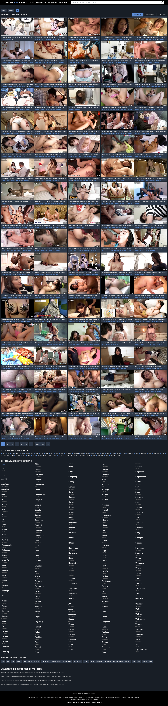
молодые (130, 453)
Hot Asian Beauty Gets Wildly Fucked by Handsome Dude (150, 201)
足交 (118, 453)
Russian (105, 642)
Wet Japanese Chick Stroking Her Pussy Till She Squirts (117, 154)
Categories (162, 14)
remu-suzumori (118, 661)
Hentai (4, 39)
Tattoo (138, 568)
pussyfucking (28, 661)
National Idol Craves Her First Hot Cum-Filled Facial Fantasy (17, 37)
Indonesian (72, 583)
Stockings (139, 527)
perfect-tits (77, 661)
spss (27, 453)
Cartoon (10, 109)
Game (70, 472)
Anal (103, 109)
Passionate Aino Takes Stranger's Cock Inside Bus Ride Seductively (150, 248)
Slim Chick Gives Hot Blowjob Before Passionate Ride (84, 248)
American (5, 489)
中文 (163, 453)
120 (48, 444)
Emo (36, 571)
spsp (150, 661)
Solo (28, 274)
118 (37, 444)
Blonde (4, 580)
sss (8, 453)
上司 (94, 455)
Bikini (3, 565)
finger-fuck (107, 661)
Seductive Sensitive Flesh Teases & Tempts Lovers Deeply (150, 319)
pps (12, 455)
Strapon (138, 543)
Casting (4, 636)
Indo (70, 573)
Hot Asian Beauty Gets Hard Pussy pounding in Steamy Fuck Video (150, 225)
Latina (51, 227)
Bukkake (5, 616)
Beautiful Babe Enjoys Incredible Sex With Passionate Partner (84, 60)
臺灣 (49, 455)
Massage (29, 133)
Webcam (139, 629)
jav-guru (127, 661)
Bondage (5, 591)
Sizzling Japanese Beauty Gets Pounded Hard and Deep (117, 248)
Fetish (79, 203)
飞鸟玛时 (143, 453)
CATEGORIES (63, 2)
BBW (44, 321)
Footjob (38, 647)
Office (104, 540)
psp (32, 453)
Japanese (82, 39)
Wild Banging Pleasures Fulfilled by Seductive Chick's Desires (150, 107)
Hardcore (95, 39)
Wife (20, 344)
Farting (38, 601)
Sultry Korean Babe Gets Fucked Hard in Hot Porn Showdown (84, 154)
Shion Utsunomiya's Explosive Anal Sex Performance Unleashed (84, 389)
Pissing (105, 606)
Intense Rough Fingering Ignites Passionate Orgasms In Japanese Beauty (117, 225)
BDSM (8, 321)
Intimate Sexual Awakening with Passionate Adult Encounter (150, 131)
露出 (103, 453)
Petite (129, 250)
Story (137, 533)
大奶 (13, 661)
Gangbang (72, 62)
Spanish (138, 507)
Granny (71, 507)
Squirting (129, 274)
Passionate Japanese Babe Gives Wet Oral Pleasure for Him (17, 84)
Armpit (4, 504)
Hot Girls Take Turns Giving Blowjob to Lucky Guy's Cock (17, 107)
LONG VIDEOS (52, 2)
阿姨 (24, 455)
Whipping (139, 634)
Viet (137, 609)
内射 (34, 455)
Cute (24, 156)
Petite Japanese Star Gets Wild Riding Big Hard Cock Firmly (117, 37)
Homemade (61, 62)
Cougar (38, 505)
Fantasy (38, 596)
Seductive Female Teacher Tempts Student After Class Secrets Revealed (117, 272)
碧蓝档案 (101, 455)
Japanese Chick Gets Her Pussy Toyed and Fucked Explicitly (117, 201)
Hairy (53, 156)
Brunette (58, 39)
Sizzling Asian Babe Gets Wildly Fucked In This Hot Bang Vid (117, 107)
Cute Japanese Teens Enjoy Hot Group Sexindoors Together (17, 154)
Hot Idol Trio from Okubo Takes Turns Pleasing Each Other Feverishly (150, 295)
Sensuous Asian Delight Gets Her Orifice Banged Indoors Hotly (84, 366)
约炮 (75, 455)
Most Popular (138, 14)
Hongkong (72, 553)
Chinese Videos (15, 2)
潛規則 (18, 455)
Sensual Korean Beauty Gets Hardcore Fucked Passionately (150, 60)
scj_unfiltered (141, 649)
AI (2, 474)
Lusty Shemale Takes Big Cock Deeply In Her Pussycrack (17, 343)
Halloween (72, 522)
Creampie (161, 39)
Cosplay (30, 62)
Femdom (38, 606)
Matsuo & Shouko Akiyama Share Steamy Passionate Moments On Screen (50, 225)
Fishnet (38, 627)
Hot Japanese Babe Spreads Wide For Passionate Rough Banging (50, 154)
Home (4, 10)
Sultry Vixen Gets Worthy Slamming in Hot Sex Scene (50, 107)
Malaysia (105, 484)
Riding (104, 637)
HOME (32, 2)
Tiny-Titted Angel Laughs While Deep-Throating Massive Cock (150, 37)
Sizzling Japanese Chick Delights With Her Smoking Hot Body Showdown (50, 37)
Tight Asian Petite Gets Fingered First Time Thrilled (117, 178)
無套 (55, 455)
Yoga (137, 644)
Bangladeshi (6, 545)
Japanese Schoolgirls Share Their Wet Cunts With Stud (50, 178)
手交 (113, 453)
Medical (105, 500)
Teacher (9, 39)
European (20, 391)
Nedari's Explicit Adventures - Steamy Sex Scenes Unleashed (50, 272)
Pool (104, 612)
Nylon (104, 535)
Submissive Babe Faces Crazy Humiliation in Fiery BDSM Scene (50, 131)
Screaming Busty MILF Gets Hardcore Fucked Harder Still (50, 343)
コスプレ (69, 455)
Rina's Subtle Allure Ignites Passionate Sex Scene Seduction (117, 60)
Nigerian (105, 520)
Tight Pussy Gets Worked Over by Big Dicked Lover (150, 178)
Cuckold (38, 525)
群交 (87, 453)
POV (96, 203)
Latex (70, 644)
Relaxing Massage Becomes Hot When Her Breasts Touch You (50, 389)
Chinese (146, 250)
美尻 (92, 453)
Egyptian (38, 566)
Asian (43, 39)
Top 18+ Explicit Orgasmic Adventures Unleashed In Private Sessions (17, 413)
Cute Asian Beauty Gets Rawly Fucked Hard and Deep (17, 319)
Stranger (139, 538)
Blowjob (48, 39)
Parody (105, 586)
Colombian (39, 484)
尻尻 (44, 455)
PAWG (104, 561)
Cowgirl (125, 39)
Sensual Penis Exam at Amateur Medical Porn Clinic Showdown (117, 295)
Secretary (106, 647)
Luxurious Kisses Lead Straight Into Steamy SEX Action (84, 225)
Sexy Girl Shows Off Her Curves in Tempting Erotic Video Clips (17, 295)
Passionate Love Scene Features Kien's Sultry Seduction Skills (150, 389)
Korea (25, 86)
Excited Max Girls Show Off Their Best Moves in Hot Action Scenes (117, 413)
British (42, 227)
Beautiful (143, 344)
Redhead (105, 632)
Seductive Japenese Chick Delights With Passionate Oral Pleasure (84, 201)
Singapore (139, 472)
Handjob (22, 133)
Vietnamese (140, 619)
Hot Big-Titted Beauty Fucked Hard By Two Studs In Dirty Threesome (117, 343)
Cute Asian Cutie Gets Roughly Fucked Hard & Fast (150, 366)
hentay (19, 661)
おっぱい (61, 455)
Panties (105, 576)
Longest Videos (150, 14)
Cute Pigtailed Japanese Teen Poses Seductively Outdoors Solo (50, 60)
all (17, 10)
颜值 (107, 455)
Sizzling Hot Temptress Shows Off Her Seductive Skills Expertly (84, 107)
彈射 (47, 453)
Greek (71, 512)
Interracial (91, 203)
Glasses (71, 497)
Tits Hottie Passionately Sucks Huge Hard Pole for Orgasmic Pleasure (17, 248)
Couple (124, 156)
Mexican (105, 505)
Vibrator (139, 604)
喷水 (150, 453)
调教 (62, 453)
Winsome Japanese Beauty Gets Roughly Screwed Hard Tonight (50, 248)
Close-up (160, 109)
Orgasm (156, 415)
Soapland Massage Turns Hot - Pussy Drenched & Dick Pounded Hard (84, 178)
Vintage (138, 624)
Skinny (138, 482)
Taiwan (153, 321)
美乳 (108, 453)
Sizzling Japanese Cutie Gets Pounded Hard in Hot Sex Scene (150, 413)
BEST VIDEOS (41, 2)
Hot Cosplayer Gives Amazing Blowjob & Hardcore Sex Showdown (117, 319)
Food (37, 642)
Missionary (49, 415)
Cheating (118, 62)
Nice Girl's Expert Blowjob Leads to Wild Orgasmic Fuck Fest (50, 319)
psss (17, 453)
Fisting (37, 632)
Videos (11, 10)
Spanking (95, 274)
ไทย (57, 453)
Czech (37, 545)
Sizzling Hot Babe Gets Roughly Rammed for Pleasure (150, 343)
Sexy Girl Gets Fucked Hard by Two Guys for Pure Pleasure (50, 84)
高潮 (123, 453)
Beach (4, 555)
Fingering (88, 39)
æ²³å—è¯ (36, 661)
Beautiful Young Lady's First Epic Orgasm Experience (50, 413)
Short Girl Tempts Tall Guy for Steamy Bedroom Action (150, 437)
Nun (103, 530)
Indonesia (20, 86)
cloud (92, 661)
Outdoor (105, 556)
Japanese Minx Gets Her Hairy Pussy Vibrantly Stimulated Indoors (150, 154)
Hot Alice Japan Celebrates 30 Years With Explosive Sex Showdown (84, 343)
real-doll (99, 661)
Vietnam (138, 614)
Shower (138, 466)
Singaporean (140, 477)
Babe (13, 62)
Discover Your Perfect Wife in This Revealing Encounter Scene (17, 60)
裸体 (98, 453)
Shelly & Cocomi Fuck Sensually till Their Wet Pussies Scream (50, 295)
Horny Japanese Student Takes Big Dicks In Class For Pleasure (117, 84)
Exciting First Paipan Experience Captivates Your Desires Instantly (50, 437)
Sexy (94, 156)
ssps (82, 453)
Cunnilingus (39, 535)
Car (2, 626)
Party (104, 591)
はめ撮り (69, 453)
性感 (3, 661)
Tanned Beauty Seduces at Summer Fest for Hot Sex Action (84, 131)
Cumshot (116, 86)
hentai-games (67, 661)
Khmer (71, 619)
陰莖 (137, 453)
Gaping (71, 482)
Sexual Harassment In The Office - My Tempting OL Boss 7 (17, 272)
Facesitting (39, 586)
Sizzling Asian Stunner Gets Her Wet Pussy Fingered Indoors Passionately (50, 366)
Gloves (71, 502)
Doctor (77, 109)
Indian (47, 227)
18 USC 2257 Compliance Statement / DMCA (87, 702)
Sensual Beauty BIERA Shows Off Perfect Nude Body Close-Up (84, 413)
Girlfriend (82, 274)
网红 (29, 455)
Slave (137, 492)
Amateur (38, 39)
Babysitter (5, 540)
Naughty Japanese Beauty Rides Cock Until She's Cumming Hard (17, 201)
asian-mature (56, 661)
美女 (37, 453)
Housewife (122, 274)
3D (36, 344)
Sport (137, 517)
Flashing (38, 637)
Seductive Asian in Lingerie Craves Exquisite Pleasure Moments (84, 319)
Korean (71, 634)
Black (143, 86)
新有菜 (113, 455)
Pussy (24, 274)
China (4, 203)
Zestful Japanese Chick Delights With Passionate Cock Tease (117, 437)
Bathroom (5, 550)
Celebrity (5, 647)
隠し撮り (82, 455)
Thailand (139, 583)
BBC (107, 156)
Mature (148, 274)
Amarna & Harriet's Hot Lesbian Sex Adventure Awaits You (150, 272)
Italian (71, 599)
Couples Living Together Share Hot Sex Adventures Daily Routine (17, 131)
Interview (72, 594)
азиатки (76, 453)
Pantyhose (153, 250)
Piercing (105, 601)
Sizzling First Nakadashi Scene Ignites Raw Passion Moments (17, 225)
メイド (119, 455)
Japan (114, 39)
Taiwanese (139, 563)
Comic (37, 489)
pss (4, 453)
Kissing (83, 62)
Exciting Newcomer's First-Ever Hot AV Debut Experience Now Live (84, 295)
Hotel (70, 558)
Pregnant (56, 274)
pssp (89, 455)
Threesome (140, 588)
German (71, 487)
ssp (22, 453)
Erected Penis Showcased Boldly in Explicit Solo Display (84, 84)
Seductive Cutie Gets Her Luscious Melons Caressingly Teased (50, 201)
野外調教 (157, 453)
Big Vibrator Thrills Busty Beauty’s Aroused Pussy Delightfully (84, 37)
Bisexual (108, 133)
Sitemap (69, 702)
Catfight (4, 641)
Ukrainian (139, 599)
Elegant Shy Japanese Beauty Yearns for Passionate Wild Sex (17, 178)
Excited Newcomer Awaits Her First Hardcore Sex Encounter (117, 389)
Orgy (104, 551)
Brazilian (4, 601)
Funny (70, 466)
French (37, 652)
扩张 (8, 661)
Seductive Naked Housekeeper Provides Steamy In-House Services (17, 437)
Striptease (139, 548)
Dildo (122, 297)
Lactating (72, 639)
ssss (42, 453)
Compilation (56, 133)
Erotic (37, 576)
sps (13, 453)
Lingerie (89, 274)
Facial (159, 156)
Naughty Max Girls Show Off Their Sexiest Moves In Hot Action (150, 84)
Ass (9, 62)
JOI (69, 604)
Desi (37, 551)
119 (43, 444)
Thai (53, 39)
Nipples (105, 525)
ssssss (145, 661)
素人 (52, 453)
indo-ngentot (46, 661)
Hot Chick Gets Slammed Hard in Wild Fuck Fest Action (17, 389)
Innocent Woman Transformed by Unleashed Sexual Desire (84, 437)
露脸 (39, 455)
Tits (115, 391)
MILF (153, 133)
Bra (2, 596)
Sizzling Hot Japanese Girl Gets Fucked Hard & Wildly (117, 366)
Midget (105, 510)
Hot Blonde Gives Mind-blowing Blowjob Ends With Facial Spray (17, 366)
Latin (70, 649)
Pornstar (19, 274)
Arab (36, 321)
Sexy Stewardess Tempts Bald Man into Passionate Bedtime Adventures (117, 131)
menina (86, 661)
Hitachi (130, 321)
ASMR (4, 479)
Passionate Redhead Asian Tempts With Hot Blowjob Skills (84, 272)
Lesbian (148, 133)
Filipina (38, 617)
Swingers (139, 553)
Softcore (139, 497)
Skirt (137, 487)
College (16, 109)
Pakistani (105, 571)
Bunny (4, 621)
